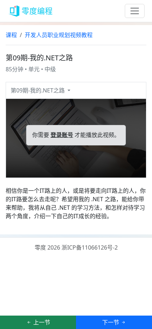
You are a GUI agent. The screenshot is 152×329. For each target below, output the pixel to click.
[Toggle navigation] (135, 11)
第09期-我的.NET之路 (38, 90)
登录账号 (62, 135)
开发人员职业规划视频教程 (59, 35)
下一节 (111, 322)
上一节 (41, 322)
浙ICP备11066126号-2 (90, 247)
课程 (11, 35)
